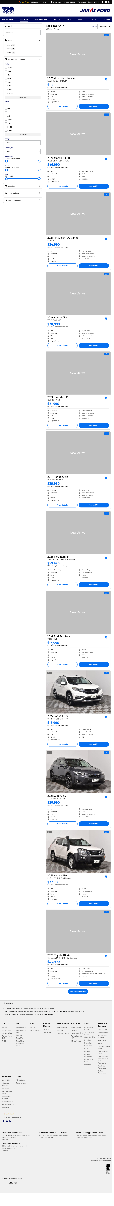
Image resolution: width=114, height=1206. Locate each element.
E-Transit (74, 1030)
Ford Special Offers (88, 1028)
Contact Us (93, 106)
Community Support (6, 1098)
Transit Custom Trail (21, 1031)
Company (107, 19)
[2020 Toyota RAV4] (78, 931)
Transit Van (20, 1038)
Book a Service (103, 1033)
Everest (32, 1027)
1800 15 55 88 (11, 1137)
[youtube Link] (106, 2)
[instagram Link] (109, 2)
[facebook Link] (102, 2)
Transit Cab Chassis (20, 1045)
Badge (7, 139)
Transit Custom (21, 1027)
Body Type (9, 148)
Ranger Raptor (7, 1030)
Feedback (5, 1107)
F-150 (4, 1041)
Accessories (102, 1063)
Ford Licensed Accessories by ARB (103, 1058)
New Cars (87, 1040)
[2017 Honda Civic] (78, 452)
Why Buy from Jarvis (7, 1093)
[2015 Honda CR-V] (78, 691)
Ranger (4, 1027)
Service (57, 19)
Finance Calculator (88, 1056)
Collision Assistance (102, 1072)
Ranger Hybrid (7, 1033)
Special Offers (41, 19)
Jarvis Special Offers (89, 1033)
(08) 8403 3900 (86, 1137)
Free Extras (102, 1040)
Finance (93, 19)
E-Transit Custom (77, 1041)
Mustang (60, 1030)
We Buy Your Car (8, 1104)
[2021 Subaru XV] (78, 771)
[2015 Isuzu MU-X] (78, 851)
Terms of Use (21, 1083)
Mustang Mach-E (36, 1030)
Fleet (80, 19)
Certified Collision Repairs (104, 1047)
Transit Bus (20, 1041)
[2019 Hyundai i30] (78, 373)
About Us (5, 1083)
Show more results (78, 991)
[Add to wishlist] (106, 79)
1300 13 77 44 (48, 1137)
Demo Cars (88, 1043)
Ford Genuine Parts (103, 1052)
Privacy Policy (20, 1080)
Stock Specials (89, 1037)
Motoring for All (7, 1102)
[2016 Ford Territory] (78, 612)
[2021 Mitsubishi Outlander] (78, 213)
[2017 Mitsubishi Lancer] (78, 54)
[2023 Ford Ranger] (78, 532)
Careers (5, 1086)
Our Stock (24, 19)
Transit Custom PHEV (76, 1037)
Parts (69, 19)
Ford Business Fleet (89, 1060)
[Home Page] (8, 10)
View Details (62, 106)
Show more (23, 97)
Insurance (87, 1064)
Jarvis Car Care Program (103, 1037)
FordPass (5, 1089)
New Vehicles (7, 19)
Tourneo (19, 1035)
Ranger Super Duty (7, 1037)
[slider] (6, 161)
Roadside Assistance (102, 1067)
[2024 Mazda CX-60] (78, 133)
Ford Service (102, 1030)
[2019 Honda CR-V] (78, 293)
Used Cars (88, 1046)
